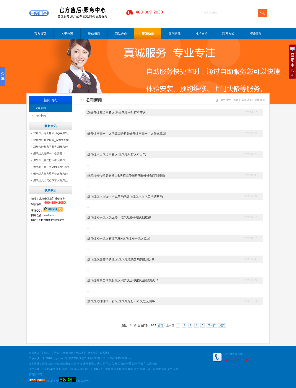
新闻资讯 (93, 352)
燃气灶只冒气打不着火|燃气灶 (50, 160)
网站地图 (81, 352)
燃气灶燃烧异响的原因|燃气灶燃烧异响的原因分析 (121, 259)
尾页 (222, 325)
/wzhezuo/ (50, 215)
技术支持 (201, 33)
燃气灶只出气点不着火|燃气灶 (50, 180)
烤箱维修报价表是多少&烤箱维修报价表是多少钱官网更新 (126, 175)
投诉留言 (255, 33)
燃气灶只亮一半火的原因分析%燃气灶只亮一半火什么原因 (126, 133)
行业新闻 (41, 115)
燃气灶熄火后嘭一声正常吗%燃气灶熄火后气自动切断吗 (125, 196)
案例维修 (175, 33)
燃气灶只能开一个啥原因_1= (50, 153)
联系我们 (105, 352)
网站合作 (121, 33)
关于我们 (56, 352)
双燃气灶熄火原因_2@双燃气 (50, 133)
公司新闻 (41, 108)
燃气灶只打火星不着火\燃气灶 (50, 173)
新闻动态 (148, 33)
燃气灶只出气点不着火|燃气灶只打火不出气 (116, 154)
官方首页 (40, 33)
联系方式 (228, 33)
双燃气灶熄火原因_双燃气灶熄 (51, 140)
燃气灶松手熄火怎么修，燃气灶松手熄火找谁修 (119, 217)
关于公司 (67, 33)
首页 (236, 100)
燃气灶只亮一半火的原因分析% (51, 166)
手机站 (45, 352)
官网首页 (34, 352)
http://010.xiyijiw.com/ (53, 358)
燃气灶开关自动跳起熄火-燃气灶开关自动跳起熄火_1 (123, 280)
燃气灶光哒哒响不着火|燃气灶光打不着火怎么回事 (121, 301)
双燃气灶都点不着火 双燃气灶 (50, 146)
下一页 (212, 325)
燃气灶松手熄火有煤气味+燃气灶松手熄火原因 (118, 238)
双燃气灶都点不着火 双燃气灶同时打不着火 (116, 112)
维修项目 (94, 33)
